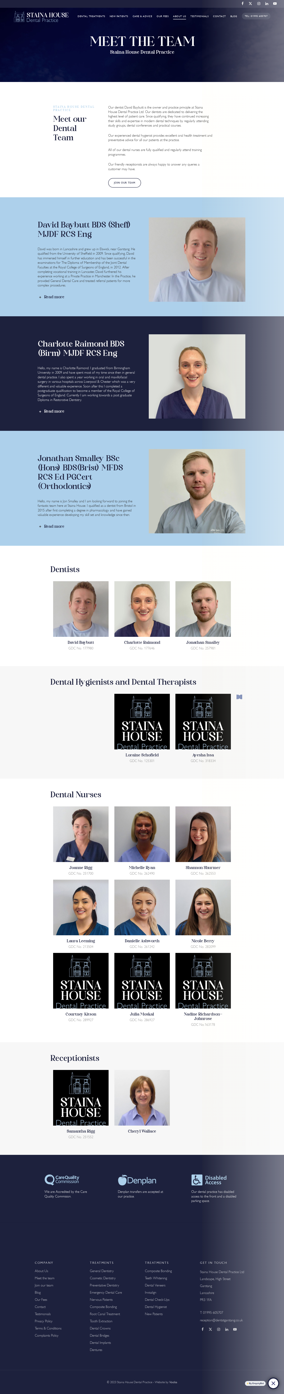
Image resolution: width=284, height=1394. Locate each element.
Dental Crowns (100, 1328)
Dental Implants (100, 1343)
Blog (38, 1292)
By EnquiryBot (256, 1383)
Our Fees (163, 16)
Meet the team (44, 1278)
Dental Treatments (91, 16)
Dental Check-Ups (157, 1299)
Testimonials (199, 16)
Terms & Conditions (48, 1328)
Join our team (44, 1285)
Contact (40, 1307)
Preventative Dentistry (104, 1285)
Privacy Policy (44, 1321)
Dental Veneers (155, 1285)
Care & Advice (142, 16)
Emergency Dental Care (106, 1292)
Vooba (173, 1382)
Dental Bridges (99, 1335)
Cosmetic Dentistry (103, 1278)
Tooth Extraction (101, 1321)
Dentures (96, 1350)
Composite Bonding (103, 1307)
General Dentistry (102, 1271)
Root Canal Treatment (105, 1314)
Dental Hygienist (156, 1307)
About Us (179, 16)
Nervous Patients (101, 1299)
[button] (124, 183)
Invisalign (150, 1292)
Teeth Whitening (156, 1278)
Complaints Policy (47, 1335)
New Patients (119, 16)
